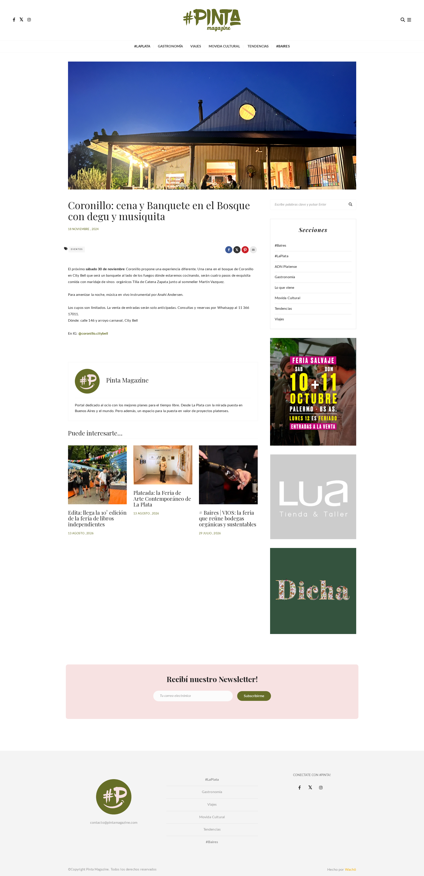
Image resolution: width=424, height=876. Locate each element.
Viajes (195, 46)
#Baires (280, 245)
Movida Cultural (224, 46)
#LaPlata (281, 256)
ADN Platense (286, 266)
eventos (77, 249)
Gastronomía (170, 46)
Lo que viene (284, 287)
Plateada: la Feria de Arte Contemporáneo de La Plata (162, 498)
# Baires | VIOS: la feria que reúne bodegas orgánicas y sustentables (227, 518)
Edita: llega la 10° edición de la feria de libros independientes (97, 518)
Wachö (350, 869)
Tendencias (258, 46)
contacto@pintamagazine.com (114, 822)
